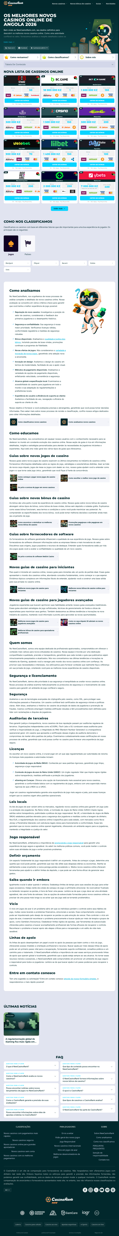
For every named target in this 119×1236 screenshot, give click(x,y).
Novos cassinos (58, 3)
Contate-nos (103, 1163)
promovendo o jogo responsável (69, 843)
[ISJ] (21, 1216)
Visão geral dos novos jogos (67, 1140)
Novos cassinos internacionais (67, 1149)
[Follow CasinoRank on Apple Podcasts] (112, 1193)
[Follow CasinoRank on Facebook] (84, 1193)
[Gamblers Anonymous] (52, 1216)
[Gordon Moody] (36, 1216)
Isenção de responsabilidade (99, 1157)
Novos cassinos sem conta (22, 1154)
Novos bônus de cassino (80, 3)
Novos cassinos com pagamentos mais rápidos (21, 1137)
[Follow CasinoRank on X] (95, 1193)
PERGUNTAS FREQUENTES (98, 1150)
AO (6, 1193)
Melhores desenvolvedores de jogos (66, 1158)
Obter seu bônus (22, 100)
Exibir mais (58, 208)
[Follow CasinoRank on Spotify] (106, 1193)
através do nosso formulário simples (80, 979)
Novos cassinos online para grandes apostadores (20, 1149)
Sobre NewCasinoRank (103, 1136)
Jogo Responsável (67, 1144)
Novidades (110, 3)
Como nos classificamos (103, 1144)
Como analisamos (103, 1140)
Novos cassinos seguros (22, 1143)
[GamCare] (69, 1216)
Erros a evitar (67, 1136)
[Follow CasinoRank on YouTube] (101, 1193)
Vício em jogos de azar (67, 1153)
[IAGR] (85, 1216)
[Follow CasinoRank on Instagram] (89, 1193)
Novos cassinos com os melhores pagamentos (18, 1160)
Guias (98, 3)
